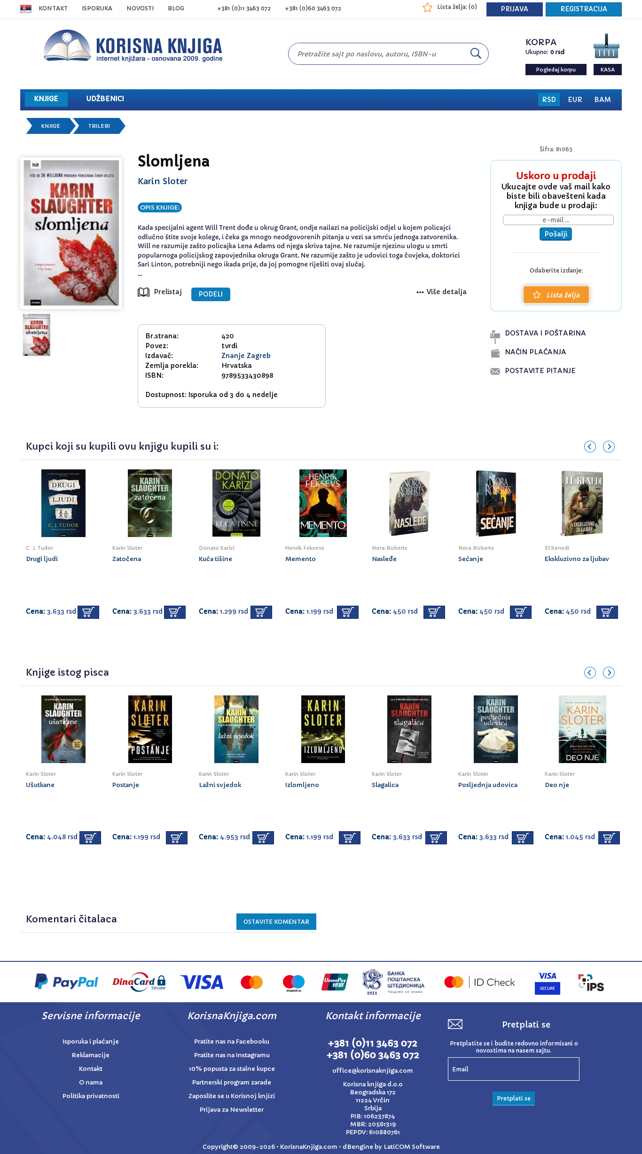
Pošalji (555, 234)
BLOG (176, 8)
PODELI (211, 294)
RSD (549, 99)
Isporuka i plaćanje (91, 1041)
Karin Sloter (163, 181)
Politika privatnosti (91, 1096)
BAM (602, 99)
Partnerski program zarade (231, 1082)
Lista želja (562, 295)
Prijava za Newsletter (232, 1110)
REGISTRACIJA (583, 9)
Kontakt (53, 8)
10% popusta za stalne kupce (232, 1069)
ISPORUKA (97, 8)
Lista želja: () (457, 6)
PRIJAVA (514, 9)
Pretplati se (514, 1098)
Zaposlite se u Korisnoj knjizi (231, 1096)
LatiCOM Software (412, 1147)
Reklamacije (91, 1055)
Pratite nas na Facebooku (231, 1041)
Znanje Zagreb (246, 355)
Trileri (99, 126)
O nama (90, 1082)
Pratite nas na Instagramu (232, 1055)
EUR (575, 99)
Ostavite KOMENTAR (276, 921)
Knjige (50, 126)
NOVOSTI (140, 8)
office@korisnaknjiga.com (372, 1071)
